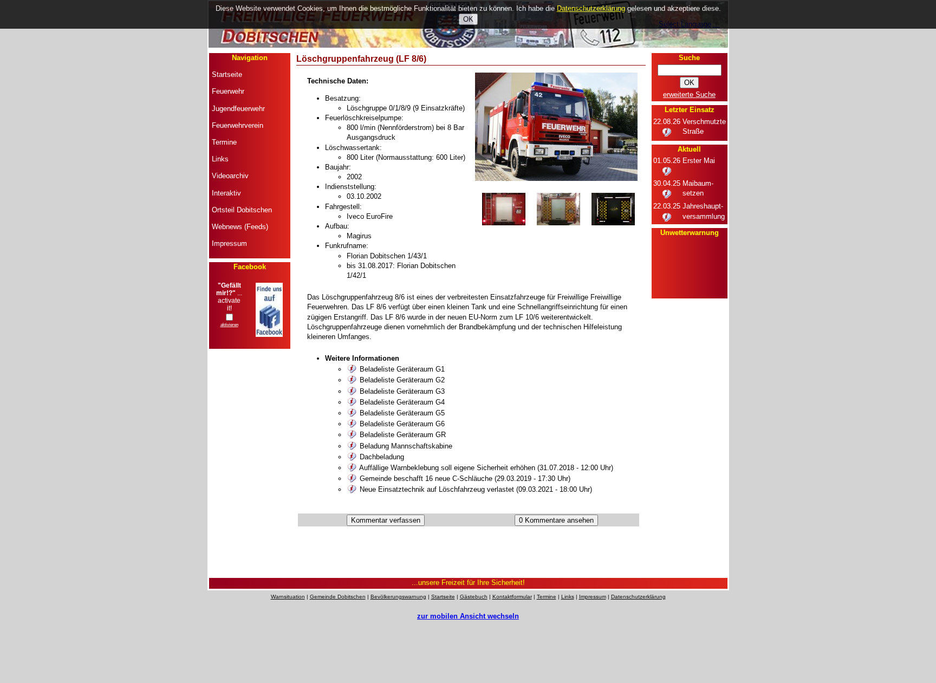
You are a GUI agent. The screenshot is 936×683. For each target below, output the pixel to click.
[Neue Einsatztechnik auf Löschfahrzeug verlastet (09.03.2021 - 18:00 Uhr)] (352, 489)
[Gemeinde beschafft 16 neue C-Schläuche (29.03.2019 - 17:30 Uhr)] (352, 478)
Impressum (592, 597)
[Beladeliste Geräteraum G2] (352, 380)
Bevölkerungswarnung (398, 597)
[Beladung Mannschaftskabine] (352, 446)
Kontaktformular (512, 597)
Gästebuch (473, 597)
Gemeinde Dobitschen (338, 597)
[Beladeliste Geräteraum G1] (352, 369)
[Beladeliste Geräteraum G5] (352, 413)
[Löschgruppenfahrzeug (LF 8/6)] (556, 178)
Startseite (443, 597)
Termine (546, 597)
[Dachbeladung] (352, 457)
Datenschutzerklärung (638, 597)
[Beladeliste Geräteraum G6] (352, 424)
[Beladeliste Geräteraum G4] (352, 402)
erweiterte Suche (689, 94)
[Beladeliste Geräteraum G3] (352, 391)
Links (567, 597)
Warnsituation (288, 597)
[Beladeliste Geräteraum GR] (352, 435)
